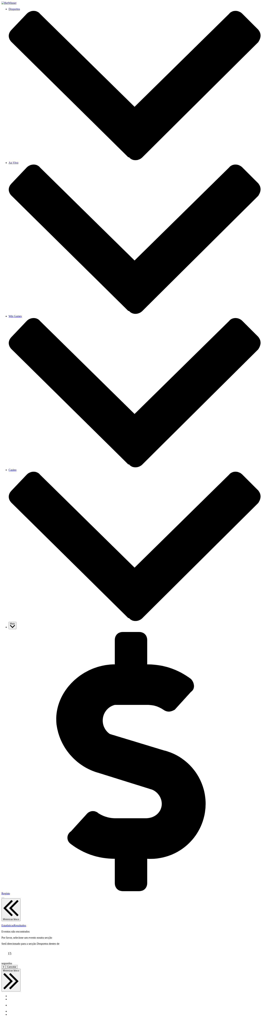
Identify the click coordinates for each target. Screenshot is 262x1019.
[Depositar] (131, 890)
